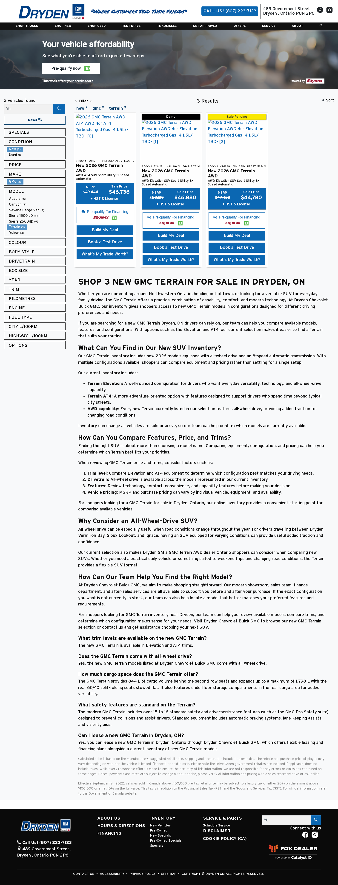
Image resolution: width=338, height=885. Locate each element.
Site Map (169, 874)
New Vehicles (160, 825)
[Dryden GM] (51, 11)
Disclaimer (216, 831)
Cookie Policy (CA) (225, 839)
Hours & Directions (121, 826)
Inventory (162, 818)
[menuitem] (36, 149)
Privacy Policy (143, 874)
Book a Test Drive (105, 242)
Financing (109, 833)
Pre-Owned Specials (165, 840)
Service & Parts (222, 818)
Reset (33, 120)
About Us (108, 818)
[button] (27, 26)
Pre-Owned (158, 830)
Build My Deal (105, 230)
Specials (156, 845)
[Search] (59, 109)
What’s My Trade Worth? (105, 254)
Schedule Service (216, 825)
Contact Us (84, 874)
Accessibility (112, 874)
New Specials (160, 835)
